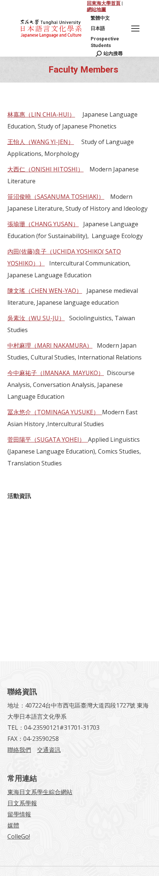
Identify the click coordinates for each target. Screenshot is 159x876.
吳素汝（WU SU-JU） (36, 318)
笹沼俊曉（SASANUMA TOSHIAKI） (55, 197)
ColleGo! (18, 836)
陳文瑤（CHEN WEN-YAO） (44, 291)
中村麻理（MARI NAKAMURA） (49, 345)
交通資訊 (49, 750)
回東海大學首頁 (104, 3)
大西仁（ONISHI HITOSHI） (45, 169)
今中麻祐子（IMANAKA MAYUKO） (55, 373)
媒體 (13, 825)
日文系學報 (22, 803)
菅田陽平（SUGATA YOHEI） (47, 439)
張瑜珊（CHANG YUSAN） (43, 224)
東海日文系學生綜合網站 (39, 792)
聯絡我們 (19, 750)
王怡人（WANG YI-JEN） (40, 142)
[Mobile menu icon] (135, 28)
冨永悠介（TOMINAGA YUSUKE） (54, 412)
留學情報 (19, 814)
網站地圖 (96, 9)
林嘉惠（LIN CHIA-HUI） (41, 114)
